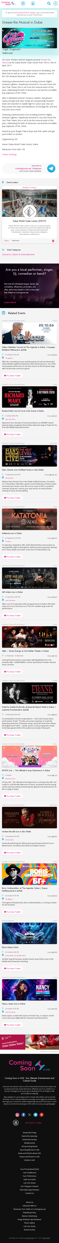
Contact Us (29, 1193)
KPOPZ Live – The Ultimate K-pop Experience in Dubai (26, 770)
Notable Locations (29, 187)
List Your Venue (30, 1183)
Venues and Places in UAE (29, 1157)
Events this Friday (29, 1132)
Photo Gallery (29, 1223)
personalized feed (22, 12)
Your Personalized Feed (29, 1169)
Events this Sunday (30, 1139)
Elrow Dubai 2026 (10, 947)
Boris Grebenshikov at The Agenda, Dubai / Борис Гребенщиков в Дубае (25, 889)
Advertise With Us (29, 1206)
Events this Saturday (29, 1136)
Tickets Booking (9, 154)
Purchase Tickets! (13, 375)
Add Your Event (30, 1179)
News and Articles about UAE (29, 1153)
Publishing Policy (29, 1212)
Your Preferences (29, 1176)
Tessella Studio (29, 1238)
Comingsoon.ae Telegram (28, 168)
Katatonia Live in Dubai (12, 533)
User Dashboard (29, 1172)
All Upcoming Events (29, 1146)
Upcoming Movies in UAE (29, 1150)
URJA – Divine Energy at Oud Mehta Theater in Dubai (25, 650)
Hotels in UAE (29, 1160)
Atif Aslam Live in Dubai (12, 592)
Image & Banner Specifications (29, 1219)
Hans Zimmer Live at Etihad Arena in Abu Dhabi (23, 469)
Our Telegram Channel (29, 1186)
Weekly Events (29, 1143)
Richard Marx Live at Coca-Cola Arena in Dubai (23, 410)
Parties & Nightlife (8, 921)
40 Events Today (33, 1122)
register (33, 12)
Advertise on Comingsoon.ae (49, 1051)
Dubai (6, 241)
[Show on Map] (54, 241)
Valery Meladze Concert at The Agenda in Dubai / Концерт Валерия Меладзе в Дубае (28, 348)
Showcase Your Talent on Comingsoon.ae (29, 1209)
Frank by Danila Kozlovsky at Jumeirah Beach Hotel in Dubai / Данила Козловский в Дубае (29, 708)
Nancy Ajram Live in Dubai (13, 1003)
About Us (29, 1202)
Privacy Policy (46, 1238)
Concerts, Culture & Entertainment (18, 254)
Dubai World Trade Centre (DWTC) (29, 221)
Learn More (10, 302)
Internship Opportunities (29, 1190)
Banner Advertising (29, 1216)
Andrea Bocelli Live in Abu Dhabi (16, 831)
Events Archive (29, 1230)
